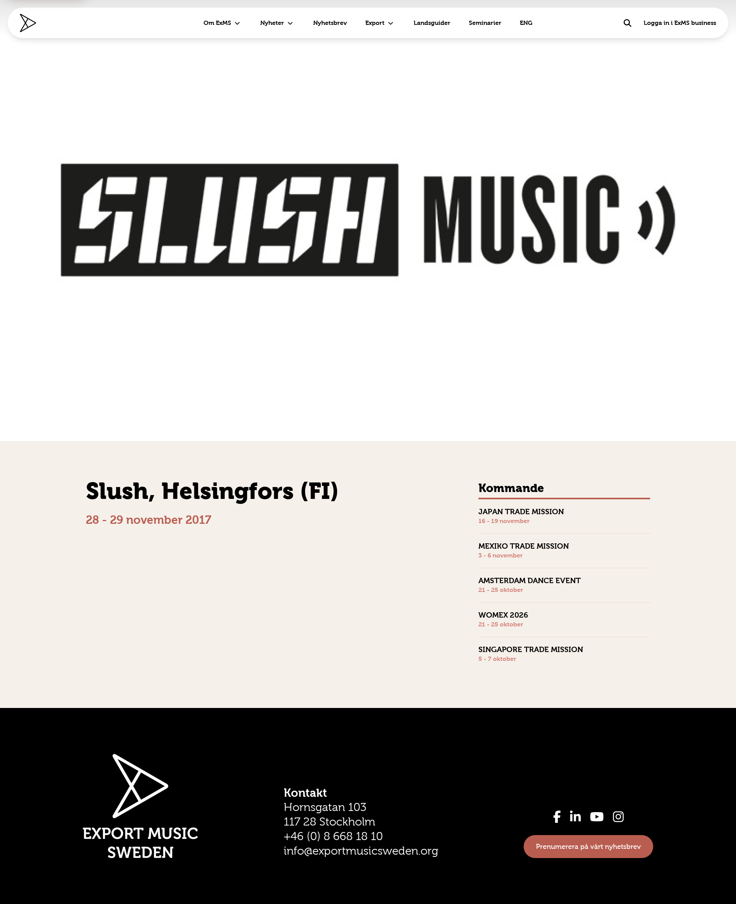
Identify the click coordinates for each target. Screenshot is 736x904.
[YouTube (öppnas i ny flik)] (597, 817)
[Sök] (627, 23)
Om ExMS (217, 23)
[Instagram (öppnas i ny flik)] (618, 817)
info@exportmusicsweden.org (361, 851)
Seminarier (485, 23)
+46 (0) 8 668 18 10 (333, 836)
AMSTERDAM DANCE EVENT (529, 580)
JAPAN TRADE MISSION (521, 511)
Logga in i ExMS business (680, 23)
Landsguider (432, 23)
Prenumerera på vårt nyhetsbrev (588, 846)
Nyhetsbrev (330, 23)
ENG (526, 23)
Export (374, 23)
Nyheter (272, 23)
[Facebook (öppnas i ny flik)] (557, 817)
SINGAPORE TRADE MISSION (530, 649)
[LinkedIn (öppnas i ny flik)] (575, 817)
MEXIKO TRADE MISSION (523, 546)
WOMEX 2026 (503, 615)
